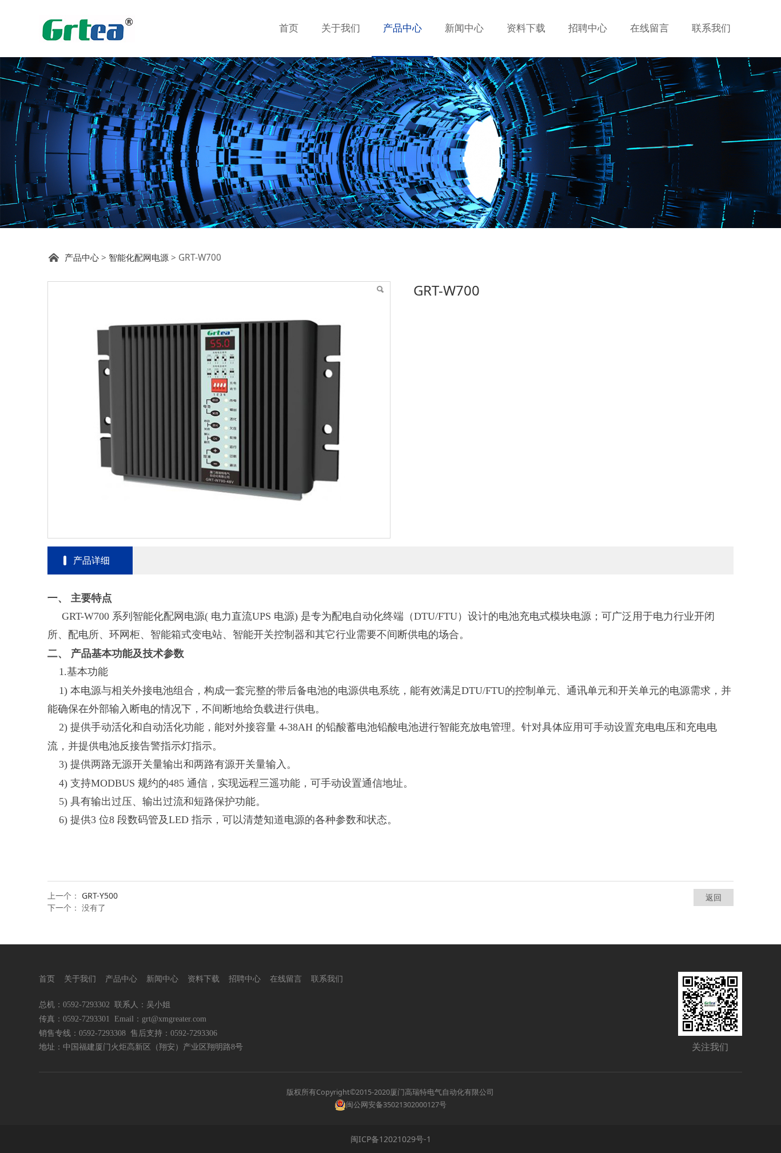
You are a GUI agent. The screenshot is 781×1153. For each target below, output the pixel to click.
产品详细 (91, 560)
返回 (714, 897)
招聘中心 (587, 28)
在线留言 (649, 28)
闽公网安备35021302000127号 (396, 1105)
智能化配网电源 (139, 258)
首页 (288, 28)
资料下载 (526, 28)
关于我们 (340, 28)
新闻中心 (464, 28)
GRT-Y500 (100, 895)
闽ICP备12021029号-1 (390, 1139)
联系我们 (711, 28)
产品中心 (402, 28)
